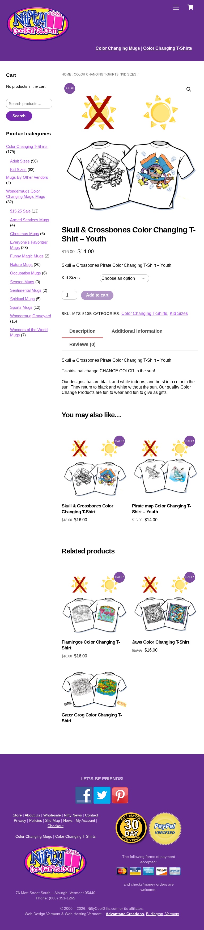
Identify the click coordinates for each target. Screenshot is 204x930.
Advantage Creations (125, 914)
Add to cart (97, 295)
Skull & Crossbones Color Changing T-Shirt (87, 508)
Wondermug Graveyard (30, 316)
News (68, 820)
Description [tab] (82, 331)
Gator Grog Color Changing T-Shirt (92, 717)
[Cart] (190, 7)
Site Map (52, 820)
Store (17, 815)
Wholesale (52, 815)
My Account (85, 820)
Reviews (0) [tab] (82, 344)
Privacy (20, 820)
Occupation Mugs (25, 273)
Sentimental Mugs (25, 290)
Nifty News (73, 815)
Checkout (55, 826)
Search (19, 116)
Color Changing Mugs (118, 48)
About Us (32, 815)
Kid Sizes (128, 74)
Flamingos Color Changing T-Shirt (91, 645)
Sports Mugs (21, 307)
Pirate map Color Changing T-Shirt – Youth (161, 508)
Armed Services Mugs (29, 220)
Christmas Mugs (24, 233)
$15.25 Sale (20, 211)
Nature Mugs (21, 264)
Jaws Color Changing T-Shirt (160, 642)
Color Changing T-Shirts (167, 48)
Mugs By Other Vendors (27, 177)
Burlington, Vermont (162, 914)
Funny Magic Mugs (27, 256)
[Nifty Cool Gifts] (38, 40)
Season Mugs (22, 282)
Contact (91, 815)
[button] (189, 89)
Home (66, 74)
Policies (35, 820)
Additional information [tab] (137, 331)
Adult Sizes (20, 161)
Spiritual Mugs (22, 299)
